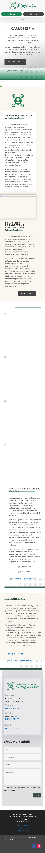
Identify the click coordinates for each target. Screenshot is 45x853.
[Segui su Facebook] (34, 846)
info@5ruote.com (12, 728)
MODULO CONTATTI (14, 654)
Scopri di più (14, 62)
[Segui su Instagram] (38, 846)
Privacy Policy (10, 790)
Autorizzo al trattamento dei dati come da (22, 789)
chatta (33, 14)
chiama (11, 14)
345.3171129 (12, 719)
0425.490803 (12, 709)
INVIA (37, 795)
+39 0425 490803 (22, 826)
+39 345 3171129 (23, 828)
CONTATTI (26, 293)
